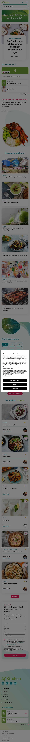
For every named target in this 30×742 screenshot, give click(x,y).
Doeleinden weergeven (15, 380)
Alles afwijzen (15, 388)
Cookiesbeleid (19, 364)
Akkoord (15, 384)
